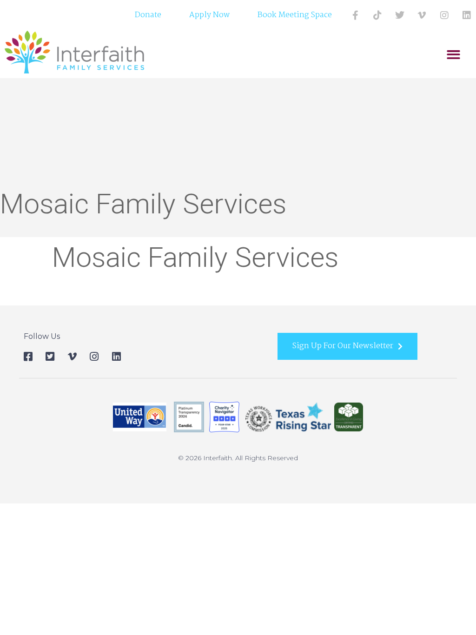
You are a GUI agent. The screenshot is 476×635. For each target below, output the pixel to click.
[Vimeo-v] (422, 15)
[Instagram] (444, 15)
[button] (453, 55)
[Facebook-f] (355, 15)
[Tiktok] (377, 15)
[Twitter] (399, 15)
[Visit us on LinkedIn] (466, 15)
